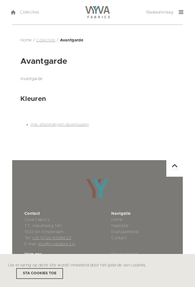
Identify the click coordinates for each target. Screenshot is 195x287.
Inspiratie (119, 226)
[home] (13, 12)
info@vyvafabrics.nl (56, 244)
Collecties (29, 12)
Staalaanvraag (159, 12)
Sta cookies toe (39, 273)
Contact (119, 238)
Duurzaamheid (124, 232)
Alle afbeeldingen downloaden (59, 125)
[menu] (181, 12)
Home (117, 220)
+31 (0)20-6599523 (51, 238)
